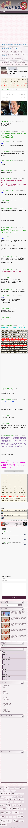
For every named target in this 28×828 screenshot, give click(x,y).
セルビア (15, 796)
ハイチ (7, 799)
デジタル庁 (21, 796)
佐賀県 (2, 805)
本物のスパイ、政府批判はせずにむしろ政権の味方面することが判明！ (12, 52)
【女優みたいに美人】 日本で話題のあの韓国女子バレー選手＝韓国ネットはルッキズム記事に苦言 (14, 500)
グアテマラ (22, 793)
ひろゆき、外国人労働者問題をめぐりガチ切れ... (10, 81)
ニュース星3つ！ (6, 700)
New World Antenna (6, 711)
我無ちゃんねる (5, 697)
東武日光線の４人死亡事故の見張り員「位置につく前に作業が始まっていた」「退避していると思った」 (14, 346)
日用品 (16, 809)
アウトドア (12, 788)
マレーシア (17, 801)
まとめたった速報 (6, 699)
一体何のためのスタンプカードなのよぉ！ (8, 478)
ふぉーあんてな (5, 712)
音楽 (16, 821)
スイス (2, 796)
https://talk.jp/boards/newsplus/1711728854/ (19, 520)
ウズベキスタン (7, 790)
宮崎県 (19, 805)
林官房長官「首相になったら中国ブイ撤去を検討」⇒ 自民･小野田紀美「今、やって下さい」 (14, 83)
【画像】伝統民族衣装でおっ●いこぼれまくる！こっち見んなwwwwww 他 (14, 488)
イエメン (17, 788)
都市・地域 (5, 654)
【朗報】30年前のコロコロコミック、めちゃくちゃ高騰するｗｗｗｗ (13, 482)
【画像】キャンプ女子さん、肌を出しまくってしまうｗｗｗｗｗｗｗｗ (12, 48)
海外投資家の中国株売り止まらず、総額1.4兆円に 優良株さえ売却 (13, 85)
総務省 (2, 816)
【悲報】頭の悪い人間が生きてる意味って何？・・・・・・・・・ (13, 332)
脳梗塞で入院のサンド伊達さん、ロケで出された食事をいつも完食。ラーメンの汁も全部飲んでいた (14, 344)
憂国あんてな (5, 691)
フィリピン (13, 799)
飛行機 (21, 821)
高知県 (4, 824)
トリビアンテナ (5, 698)
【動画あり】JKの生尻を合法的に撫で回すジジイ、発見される (12, 338)
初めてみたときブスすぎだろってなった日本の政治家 (10, 498)
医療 (9, 805)
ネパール (2, 799)
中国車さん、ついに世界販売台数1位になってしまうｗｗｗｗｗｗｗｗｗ (14, 484)
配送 (21, 816)
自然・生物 (5, 652)
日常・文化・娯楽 (6, 657)
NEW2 (4, 694)
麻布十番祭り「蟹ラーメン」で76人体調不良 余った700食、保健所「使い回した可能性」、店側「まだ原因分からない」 (14, 352)
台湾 (15, 805)
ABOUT (3, 11)
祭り (21, 812)
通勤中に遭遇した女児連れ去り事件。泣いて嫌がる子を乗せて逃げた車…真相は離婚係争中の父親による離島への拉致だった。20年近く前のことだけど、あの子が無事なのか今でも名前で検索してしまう (14, 342)
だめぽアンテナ (5, 693)
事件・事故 (5, 674)
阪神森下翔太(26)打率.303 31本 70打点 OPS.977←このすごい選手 (12, 51)
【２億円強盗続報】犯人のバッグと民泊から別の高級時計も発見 (11, 58)
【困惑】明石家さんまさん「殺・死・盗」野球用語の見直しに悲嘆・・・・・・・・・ (14, 336)
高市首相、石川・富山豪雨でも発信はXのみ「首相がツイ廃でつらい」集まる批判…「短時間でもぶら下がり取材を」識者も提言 (14, 496)
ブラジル (21, 799)
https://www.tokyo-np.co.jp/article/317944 (10, 93)
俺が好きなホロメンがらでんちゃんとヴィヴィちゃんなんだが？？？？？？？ (14, 494)
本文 (2, 582)
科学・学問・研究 (6, 659)
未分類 (4, 669)
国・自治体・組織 (12, 67)
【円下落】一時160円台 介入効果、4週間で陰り (10, 87)
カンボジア (14, 790)
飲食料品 (9, 75)
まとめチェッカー (6, 688)
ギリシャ (15, 793)
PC (7, 788)
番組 (8, 812)
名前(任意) (3, 578)
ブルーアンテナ (5, 686)
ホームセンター (4, 801)
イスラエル (23, 788)
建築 (9, 809)
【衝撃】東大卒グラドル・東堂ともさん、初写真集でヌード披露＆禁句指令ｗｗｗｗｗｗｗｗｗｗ (14, 330)
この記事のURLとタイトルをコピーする (14, 471)
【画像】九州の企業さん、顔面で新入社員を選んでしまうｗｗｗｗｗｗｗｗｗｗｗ (14, 45)
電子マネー (6, 821)
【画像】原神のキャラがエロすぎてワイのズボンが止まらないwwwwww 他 (13, 54)
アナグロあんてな (6, 685)
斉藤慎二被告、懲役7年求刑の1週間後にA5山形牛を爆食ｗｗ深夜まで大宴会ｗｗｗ (14, 44)
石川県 (15, 812)
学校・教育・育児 (6, 664)
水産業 (2, 812)
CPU (1, 788)
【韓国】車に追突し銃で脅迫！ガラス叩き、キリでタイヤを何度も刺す (14, 79)
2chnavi (4, 687)
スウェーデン (9, 796)
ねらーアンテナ (5, 692)
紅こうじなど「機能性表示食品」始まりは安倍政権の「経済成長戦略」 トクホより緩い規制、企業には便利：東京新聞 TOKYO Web (14, 95)
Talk (3, 706)
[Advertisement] (14, 29)
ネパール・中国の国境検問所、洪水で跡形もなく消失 (10, 350)
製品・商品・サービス (13, 69)
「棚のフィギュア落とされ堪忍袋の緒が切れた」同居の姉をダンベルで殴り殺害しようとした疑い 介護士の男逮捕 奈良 (14, 348)
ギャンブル (6, 793)
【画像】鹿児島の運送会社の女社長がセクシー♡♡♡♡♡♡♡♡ (11, 47)
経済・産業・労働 (6, 676)
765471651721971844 (5, 55)
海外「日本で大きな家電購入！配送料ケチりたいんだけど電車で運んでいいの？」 (14, 62)
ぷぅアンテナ (5, 710)
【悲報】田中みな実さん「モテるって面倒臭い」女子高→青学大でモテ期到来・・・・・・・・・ (14, 334)
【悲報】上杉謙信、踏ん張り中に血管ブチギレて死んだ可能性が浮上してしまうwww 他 (14, 492)
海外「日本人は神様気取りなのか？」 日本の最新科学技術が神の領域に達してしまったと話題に (15, 61)
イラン (2, 790)
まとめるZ (4, 705)
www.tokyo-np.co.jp (6, 92)
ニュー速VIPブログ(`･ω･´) (7, 704)
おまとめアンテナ (6, 709)
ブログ (4, 671)
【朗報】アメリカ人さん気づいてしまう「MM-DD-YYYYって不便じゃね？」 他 (14, 490)
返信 (25, 534)
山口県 (3, 809)
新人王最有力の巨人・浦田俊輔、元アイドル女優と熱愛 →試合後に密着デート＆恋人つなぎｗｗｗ (15, 59)
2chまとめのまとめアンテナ (8, 703)
